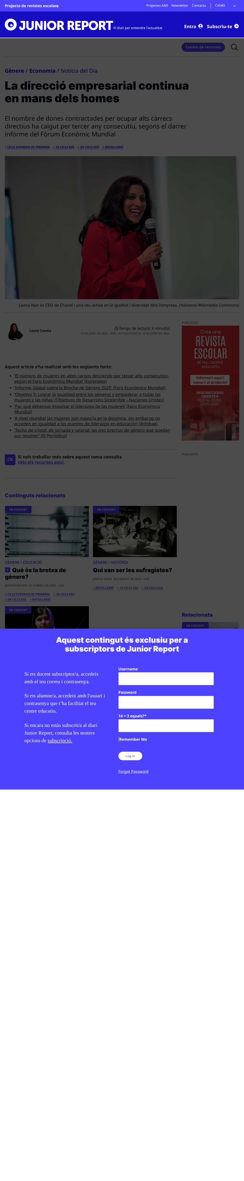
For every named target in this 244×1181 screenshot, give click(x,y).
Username (128, 669)
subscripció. (60, 740)
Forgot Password (133, 771)
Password (127, 692)
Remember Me (133, 739)
